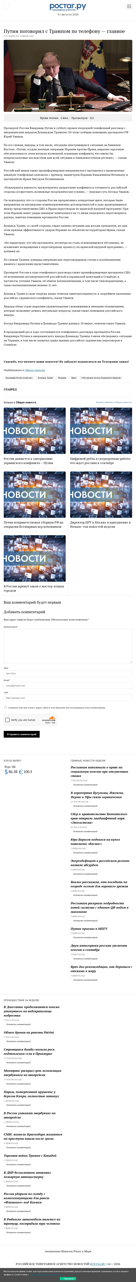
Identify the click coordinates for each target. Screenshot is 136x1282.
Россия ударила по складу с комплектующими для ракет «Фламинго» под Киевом (26, 1198)
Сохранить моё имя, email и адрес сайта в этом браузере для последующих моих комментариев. (57, 707)
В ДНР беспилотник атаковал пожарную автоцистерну (27, 1174)
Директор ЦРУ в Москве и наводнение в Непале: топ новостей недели (100, 524)
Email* (7, 680)
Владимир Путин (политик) (19, 377)
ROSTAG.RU (97, 1264)
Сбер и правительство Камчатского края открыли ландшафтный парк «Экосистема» (99, 818)
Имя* (6, 668)
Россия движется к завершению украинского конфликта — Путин (28, 460)
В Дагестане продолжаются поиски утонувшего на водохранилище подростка (32, 1011)
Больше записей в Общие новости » (114, 402)
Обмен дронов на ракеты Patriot (29, 1032)
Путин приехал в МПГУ (89, 928)
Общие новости (35, 370)
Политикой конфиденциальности (45, 1274)
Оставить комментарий (85, 784)
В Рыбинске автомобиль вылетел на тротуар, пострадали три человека (32, 1221)
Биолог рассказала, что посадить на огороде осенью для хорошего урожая (99, 884)
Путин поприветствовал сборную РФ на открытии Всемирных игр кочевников (33, 524)
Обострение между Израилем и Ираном (101, 377)
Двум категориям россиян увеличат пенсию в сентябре (99, 947)
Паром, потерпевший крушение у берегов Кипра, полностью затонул (31, 1094)
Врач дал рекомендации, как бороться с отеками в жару (101, 969)
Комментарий (10, 626)
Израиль (62, 377)
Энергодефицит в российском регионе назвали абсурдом (100, 863)
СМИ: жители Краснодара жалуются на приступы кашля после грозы (33, 1136)
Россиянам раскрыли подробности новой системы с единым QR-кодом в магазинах (99, 907)
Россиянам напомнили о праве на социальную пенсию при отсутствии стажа (99, 771)
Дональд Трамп (45, 377)
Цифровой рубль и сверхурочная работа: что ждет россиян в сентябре (100, 460)
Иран (73, 377)
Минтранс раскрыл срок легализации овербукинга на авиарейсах (32, 1072)
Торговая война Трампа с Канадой (30, 1155)
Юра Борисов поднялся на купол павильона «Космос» (95, 841)
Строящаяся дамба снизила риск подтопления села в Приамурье (29, 1051)
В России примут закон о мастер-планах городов (34, 588)
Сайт (6, 692)
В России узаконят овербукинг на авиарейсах (29, 1115)
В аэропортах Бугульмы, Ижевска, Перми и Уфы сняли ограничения (97, 795)
